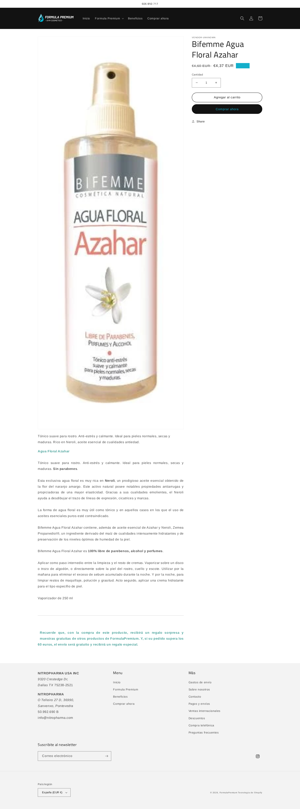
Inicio (117, 682)
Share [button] (201, 121)
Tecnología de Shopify (250, 792)
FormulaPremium (228, 792)
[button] (109, 18)
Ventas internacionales (204, 710)
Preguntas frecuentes (204, 732)
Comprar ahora (227, 109)
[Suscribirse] (106, 756)
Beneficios (120, 696)
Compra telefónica (201, 725)
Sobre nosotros (199, 689)
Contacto (195, 696)
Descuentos (197, 718)
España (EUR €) (52, 792)
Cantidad (197, 74)
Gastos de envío (200, 682)
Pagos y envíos (199, 703)
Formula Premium (125, 689)
